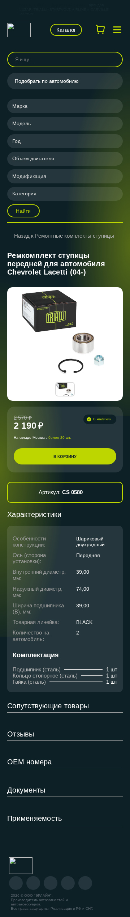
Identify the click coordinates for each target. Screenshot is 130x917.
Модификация (29, 176)
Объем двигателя (33, 158)
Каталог (66, 30)
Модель (21, 123)
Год (16, 141)
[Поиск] (114, 59)
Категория (24, 193)
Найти (23, 211)
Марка (19, 106)
